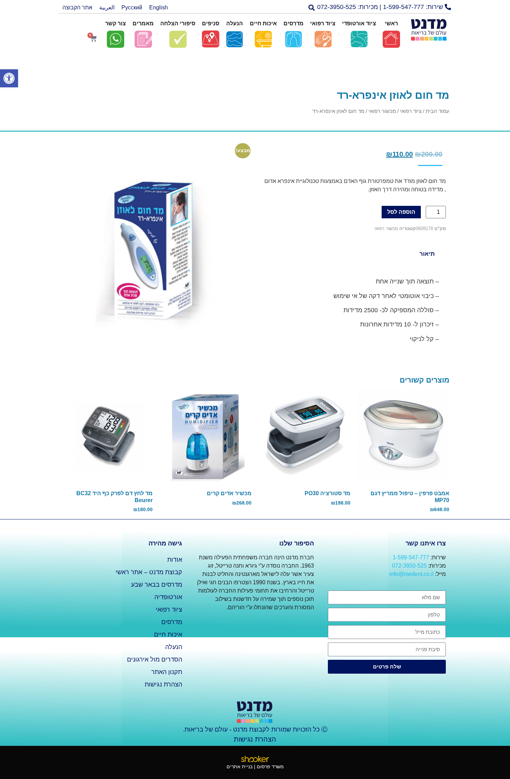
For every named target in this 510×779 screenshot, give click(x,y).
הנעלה (173, 647)
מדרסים (171, 622)
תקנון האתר (166, 671)
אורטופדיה (168, 597)
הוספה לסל (401, 212)
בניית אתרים (240, 766)
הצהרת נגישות (163, 684)
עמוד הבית (437, 111)
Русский (131, 7)
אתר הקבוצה (77, 7)
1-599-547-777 (411, 557)
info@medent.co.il (411, 574)
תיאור (427, 254)
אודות (174, 559)
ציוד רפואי (411, 111)
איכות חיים (168, 634)
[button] (384, 7)
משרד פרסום (270, 766)
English (158, 7)
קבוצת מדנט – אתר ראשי (149, 572)
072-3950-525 (409, 566)
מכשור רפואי (382, 111)
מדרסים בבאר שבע (156, 584)
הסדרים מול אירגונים (154, 659)
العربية (106, 7)
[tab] (427, 254)
